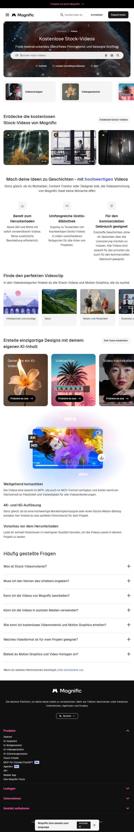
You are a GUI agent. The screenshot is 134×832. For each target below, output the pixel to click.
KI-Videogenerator (13, 749)
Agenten (10, 766)
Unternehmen (12, 798)
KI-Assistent (10, 741)
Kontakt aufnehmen (16, 808)
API (5, 770)
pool (96, 66)
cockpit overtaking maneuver (70, 66)
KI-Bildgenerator (12, 745)
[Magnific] (67, 691)
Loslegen (9, 788)
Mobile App (9, 775)
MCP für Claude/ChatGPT (21, 762)
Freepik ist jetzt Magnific (65, 4)
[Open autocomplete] (15, 55)
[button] (67, 716)
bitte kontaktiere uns (70, 670)
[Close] (94, 825)
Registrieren (118, 14)
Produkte (9, 730)
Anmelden (97, 14)
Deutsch (67, 716)
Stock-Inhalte (11, 758)
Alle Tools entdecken (116, 340)
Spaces (7, 736)
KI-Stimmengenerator (15, 753)
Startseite (62, 31)
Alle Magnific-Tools (14, 779)
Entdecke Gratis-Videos (114, 119)
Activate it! (83, 825)
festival (43, 66)
